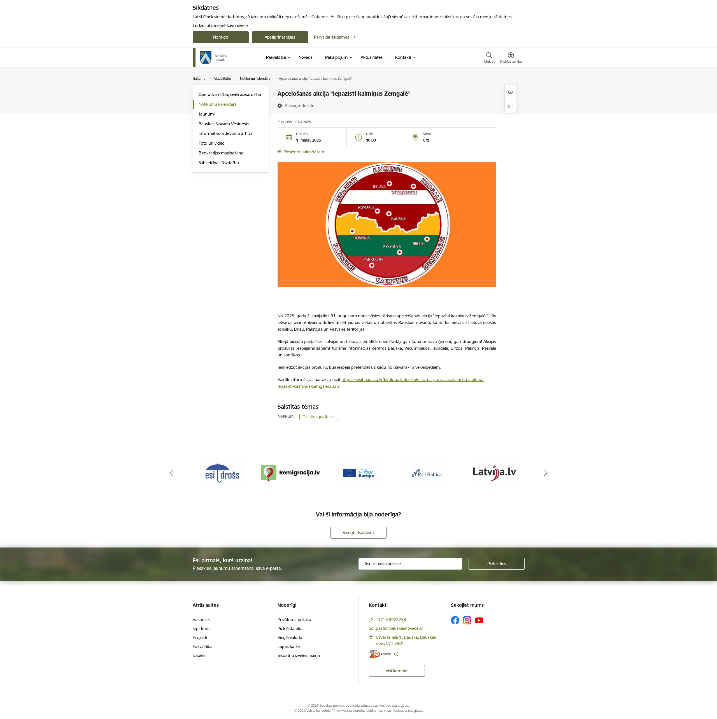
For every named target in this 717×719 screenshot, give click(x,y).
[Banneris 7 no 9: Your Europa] (358, 472)
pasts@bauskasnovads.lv (399, 628)
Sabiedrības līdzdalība (219, 162)
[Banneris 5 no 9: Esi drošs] (222, 472)
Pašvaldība (203, 646)
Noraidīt (220, 37)
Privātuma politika (294, 619)
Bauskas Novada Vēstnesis (224, 123)
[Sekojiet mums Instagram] (467, 620)
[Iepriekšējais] (171, 473)
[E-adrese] (380, 654)
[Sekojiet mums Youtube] (479, 620)
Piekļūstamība (291, 628)
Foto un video (212, 143)
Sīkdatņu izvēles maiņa (299, 655)
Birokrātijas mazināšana (221, 153)
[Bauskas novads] (213, 57)
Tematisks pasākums (318, 417)
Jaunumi (207, 114)
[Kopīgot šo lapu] (510, 106)
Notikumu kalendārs (218, 104)
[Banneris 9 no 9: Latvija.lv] (494, 472)
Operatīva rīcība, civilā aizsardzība (230, 94)
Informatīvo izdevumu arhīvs (225, 133)
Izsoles (199, 655)
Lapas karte (289, 646)
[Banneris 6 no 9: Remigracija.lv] (290, 472)
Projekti (200, 637)
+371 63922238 (391, 619)
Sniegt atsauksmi (358, 532)
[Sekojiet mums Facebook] (455, 620)
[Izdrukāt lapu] (510, 92)
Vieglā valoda (290, 637)
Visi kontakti (397, 670)
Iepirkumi (201, 628)
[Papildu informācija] (396, 654)
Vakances (202, 619)
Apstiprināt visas (280, 37)
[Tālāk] (546, 473)
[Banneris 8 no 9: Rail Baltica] (426, 472)
